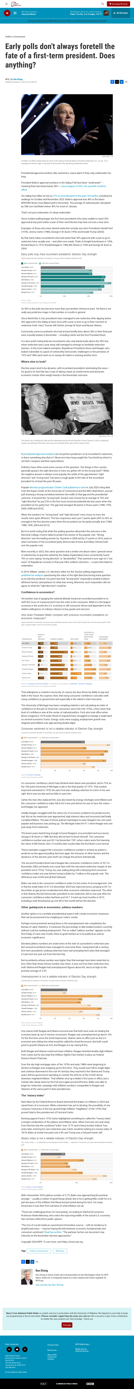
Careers (51, 1359)
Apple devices (81, 1349)
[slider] (19, 13)
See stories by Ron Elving (49, 1284)
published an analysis (32, 575)
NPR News (60, 1251)
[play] (7, 13)
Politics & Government (15, 36)
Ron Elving (18, 79)
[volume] (15, 13)
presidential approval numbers (39, 454)
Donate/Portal (119, 4)
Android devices (82, 1351)
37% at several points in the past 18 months (75, 195)
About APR (52, 1355)
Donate (67, 1325)
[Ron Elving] (27, 1277)
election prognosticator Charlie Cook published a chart (58, 487)
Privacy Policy (53, 1345)
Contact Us (52, 1357)
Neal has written (53, 1232)
